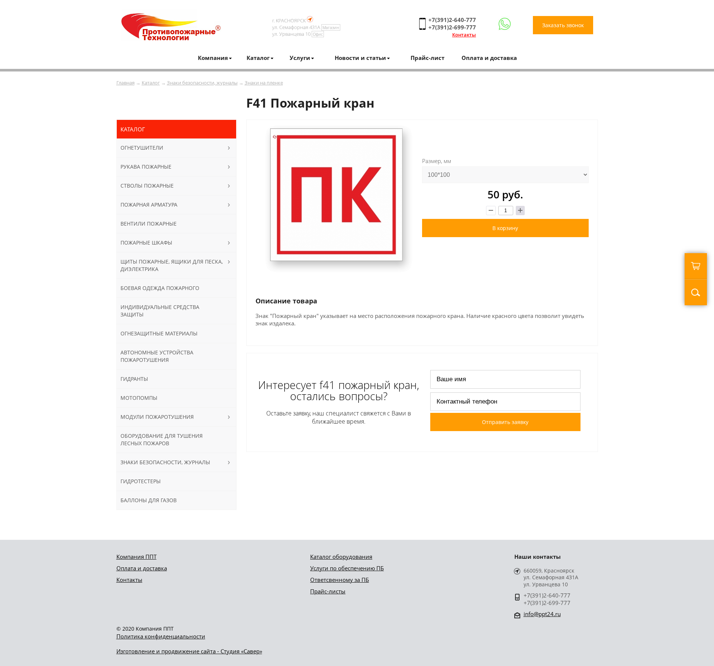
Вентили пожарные (148, 223)
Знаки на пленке (264, 82)
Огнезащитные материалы (158, 333)
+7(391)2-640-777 (452, 19)
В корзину (505, 228)
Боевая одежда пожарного (159, 287)
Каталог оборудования (341, 556)
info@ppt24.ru (542, 614)
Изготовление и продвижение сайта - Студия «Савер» (189, 651)
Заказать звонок (563, 25)
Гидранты (134, 378)
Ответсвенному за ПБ (339, 579)
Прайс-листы (327, 591)
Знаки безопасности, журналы (202, 82)
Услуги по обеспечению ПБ (347, 568)
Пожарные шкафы (146, 242)
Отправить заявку (505, 422)
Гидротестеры (140, 481)
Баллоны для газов (148, 500)
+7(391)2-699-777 (452, 27)
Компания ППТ (136, 556)
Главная (125, 82)
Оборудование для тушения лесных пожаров (161, 439)
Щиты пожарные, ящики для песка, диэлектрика (171, 265)
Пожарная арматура (148, 204)
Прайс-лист (427, 57)
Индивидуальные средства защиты (159, 310)
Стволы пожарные (147, 185)
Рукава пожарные (145, 166)
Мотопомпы (138, 397)
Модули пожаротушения (157, 416)
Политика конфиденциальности (160, 636)
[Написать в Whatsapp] (504, 24)
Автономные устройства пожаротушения (156, 356)
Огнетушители (141, 147)
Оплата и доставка (489, 57)
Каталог (151, 82)
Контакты (464, 34)
